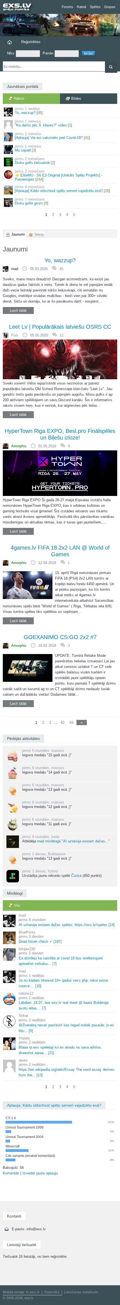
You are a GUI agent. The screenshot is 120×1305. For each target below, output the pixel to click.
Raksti (81, 7)
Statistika (51, 1292)
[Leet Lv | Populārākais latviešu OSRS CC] (60, 359)
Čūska (76, 876)
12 (62, 335)
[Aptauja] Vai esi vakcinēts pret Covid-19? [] (52, 136)
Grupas (109, 7)
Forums (67, 7)
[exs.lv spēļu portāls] (19, 8)
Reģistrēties (30, 42)
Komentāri (11, 1173)
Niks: (11, 53)
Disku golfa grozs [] (31, 201)
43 (71, 722)
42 (62, 722)
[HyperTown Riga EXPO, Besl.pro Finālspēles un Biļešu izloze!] (60, 473)
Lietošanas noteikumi (81, 1292)
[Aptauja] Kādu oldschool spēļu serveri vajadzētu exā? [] (62, 189)
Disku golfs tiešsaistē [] (35, 161)
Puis (14, 335)
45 (61, 269)
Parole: (48, 53)
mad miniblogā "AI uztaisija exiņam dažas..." (73, 841)
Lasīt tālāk (18, 310)
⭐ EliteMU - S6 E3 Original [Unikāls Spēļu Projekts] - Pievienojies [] (58, 175)
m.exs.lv (33, 1292)
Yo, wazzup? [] (29, 111)
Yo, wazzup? (60, 260)
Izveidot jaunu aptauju (40, 1173)
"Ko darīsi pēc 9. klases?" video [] (43, 123)
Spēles (95, 7)
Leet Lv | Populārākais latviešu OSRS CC (60, 327)
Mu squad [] (28, 148)
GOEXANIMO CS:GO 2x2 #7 (60, 637)
